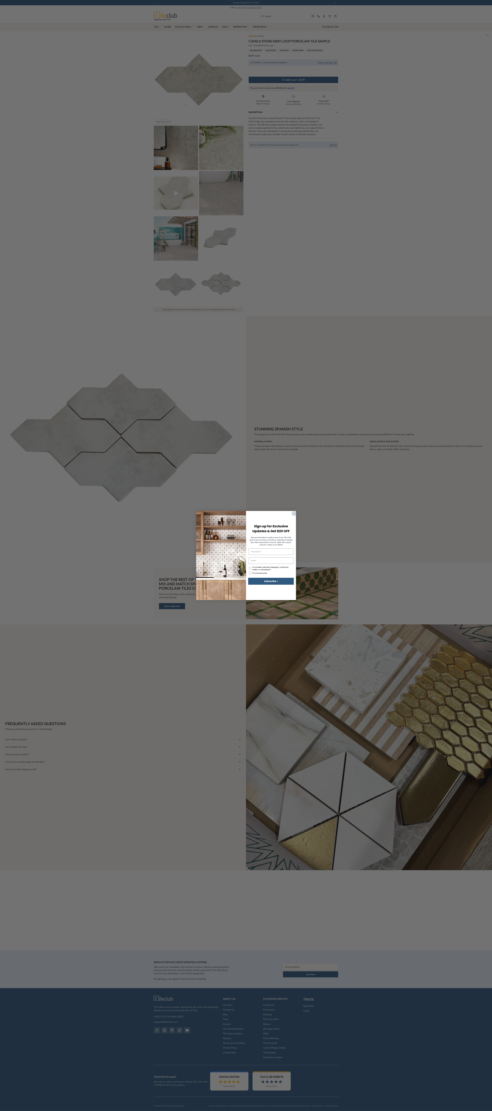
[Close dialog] (294, 513)
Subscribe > (271, 581)
